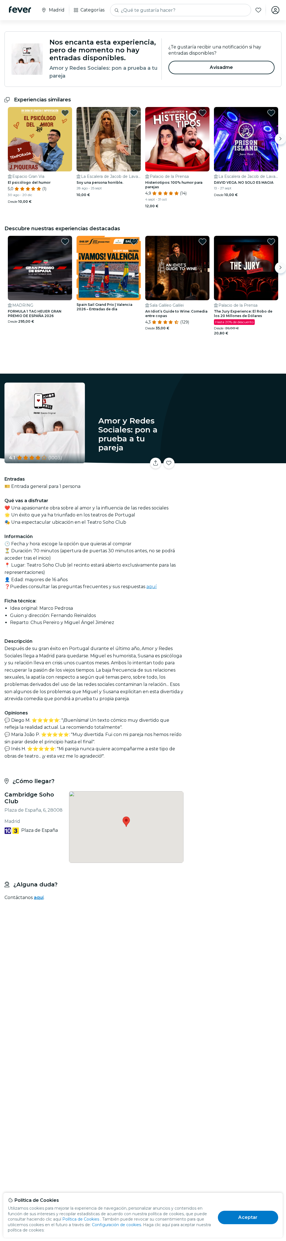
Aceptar (248, 1217)
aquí (151, 586)
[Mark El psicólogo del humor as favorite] (65, 113)
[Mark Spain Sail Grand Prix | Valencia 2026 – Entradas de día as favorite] (133, 241)
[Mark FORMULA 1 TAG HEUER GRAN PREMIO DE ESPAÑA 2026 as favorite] (65, 241)
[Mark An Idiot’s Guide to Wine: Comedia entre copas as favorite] (202, 241)
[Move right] (280, 139)
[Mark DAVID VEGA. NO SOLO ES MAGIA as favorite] (271, 113)
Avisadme (221, 67)
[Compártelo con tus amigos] (155, 463)
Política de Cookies (80, 1219)
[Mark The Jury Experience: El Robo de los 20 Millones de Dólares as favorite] (271, 241)
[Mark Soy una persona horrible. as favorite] (133, 113)
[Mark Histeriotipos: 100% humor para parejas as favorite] (202, 113)
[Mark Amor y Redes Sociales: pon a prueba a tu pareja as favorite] (169, 463)
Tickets (236, 465)
